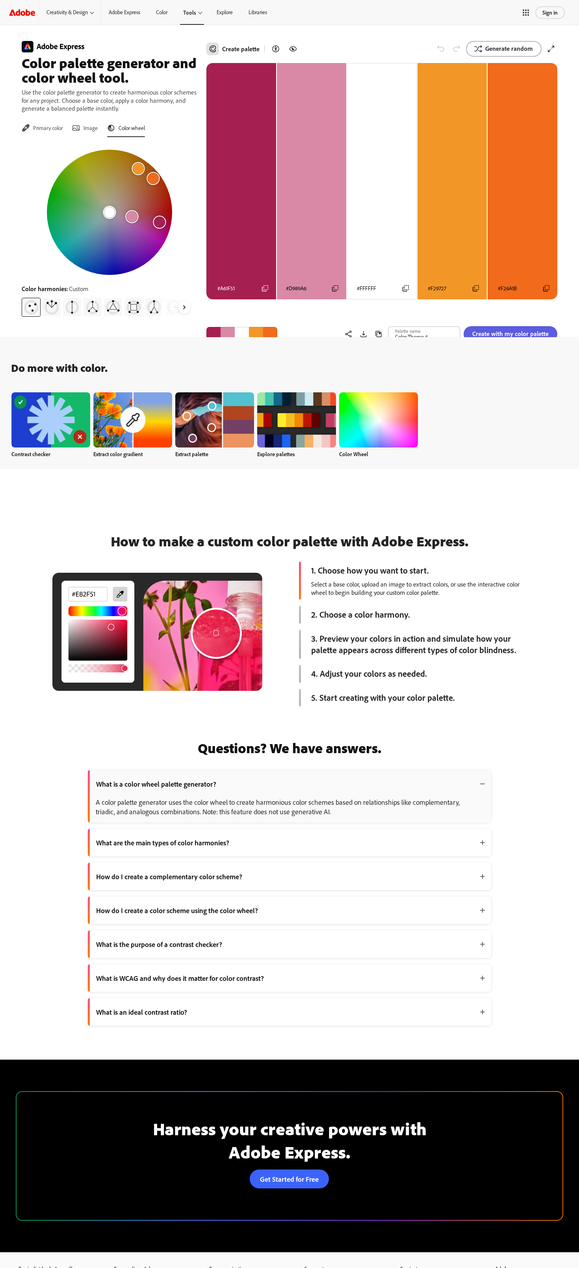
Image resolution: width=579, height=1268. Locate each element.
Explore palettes (276, 454)
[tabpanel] (109, 230)
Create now (51, 419)
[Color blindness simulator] (293, 49)
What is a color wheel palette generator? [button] (156, 784)
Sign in (550, 12)
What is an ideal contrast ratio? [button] (141, 1012)
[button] (526, 12)
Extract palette (191, 454)
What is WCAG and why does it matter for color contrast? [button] (180, 978)
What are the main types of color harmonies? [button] (162, 842)
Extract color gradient (118, 454)
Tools (189, 12)
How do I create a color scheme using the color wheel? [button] (177, 910)
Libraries (258, 12)
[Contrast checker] (275, 49)
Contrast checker (30, 454)
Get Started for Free (289, 1179)
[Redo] (456, 49)
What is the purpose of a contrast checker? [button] (159, 944)
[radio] (31, 307)
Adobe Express (124, 12)
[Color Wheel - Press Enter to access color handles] (109, 212)
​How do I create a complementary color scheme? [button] (169, 876)
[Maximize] (551, 49)
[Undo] (440, 49)
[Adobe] (22, 12)
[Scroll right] (184, 307)
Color (161, 12)
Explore (225, 12)
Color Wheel (353, 454)
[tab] (42, 128)
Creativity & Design (67, 12)
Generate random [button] (509, 48)
